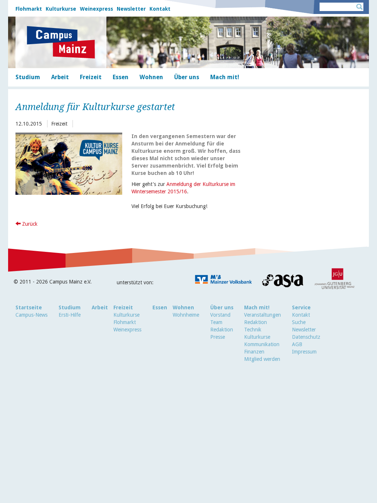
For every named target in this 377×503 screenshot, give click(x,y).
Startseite (28, 307)
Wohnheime (186, 315)
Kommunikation (261, 344)
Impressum (304, 352)
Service (301, 307)
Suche (299, 322)
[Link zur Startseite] (60, 42)
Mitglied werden (262, 359)
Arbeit (100, 307)
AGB (297, 344)
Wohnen (183, 307)
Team (216, 322)
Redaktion (221, 330)
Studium (70, 307)
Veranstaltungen (262, 315)
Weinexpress (96, 9)
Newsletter (131, 9)
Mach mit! (256, 307)
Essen (159, 307)
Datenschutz (306, 337)
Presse (217, 337)
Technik (252, 330)
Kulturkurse (61, 9)
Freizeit (123, 307)
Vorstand (220, 315)
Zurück (29, 224)
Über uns (221, 307)
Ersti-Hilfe (70, 315)
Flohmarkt (28, 9)
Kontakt (159, 9)
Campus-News (31, 315)
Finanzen (254, 352)
